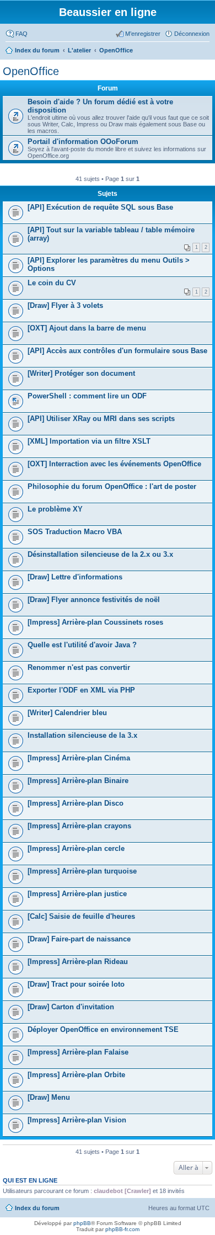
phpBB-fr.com (122, 1229)
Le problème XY (55, 509)
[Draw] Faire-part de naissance (79, 939)
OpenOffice (31, 71)
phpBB (82, 1223)
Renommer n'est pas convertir (79, 667)
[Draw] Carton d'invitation (71, 1007)
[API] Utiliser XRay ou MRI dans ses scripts (101, 418)
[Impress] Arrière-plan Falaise (78, 1052)
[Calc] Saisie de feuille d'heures (81, 916)
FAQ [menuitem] (21, 33)
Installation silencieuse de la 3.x (82, 735)
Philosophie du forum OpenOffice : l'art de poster (112, 486)
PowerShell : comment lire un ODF (87, 396)
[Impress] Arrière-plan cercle (76, 848)
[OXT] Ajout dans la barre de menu (87, 328)
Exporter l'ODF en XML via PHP (81, 690)
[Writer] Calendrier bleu (67, 713)
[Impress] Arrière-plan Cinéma (79, 758)
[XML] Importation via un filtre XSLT (89, 441)
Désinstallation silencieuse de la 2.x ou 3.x (100, 554)
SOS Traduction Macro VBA (75, 532)
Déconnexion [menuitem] (191, 33)
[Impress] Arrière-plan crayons (79, 826)
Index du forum (37, 1208)
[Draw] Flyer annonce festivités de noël (94, 599)
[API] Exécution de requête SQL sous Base (100, 207)
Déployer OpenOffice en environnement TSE (103, 1029)
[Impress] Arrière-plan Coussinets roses (95, 622)
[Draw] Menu (49, 1097)
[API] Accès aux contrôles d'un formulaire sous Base (117, 351)
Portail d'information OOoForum (83, 141)
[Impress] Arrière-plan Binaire (78, 780)
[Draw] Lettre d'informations (75, 577)
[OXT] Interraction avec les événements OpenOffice (114, 464)
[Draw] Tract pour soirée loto (76, 984)
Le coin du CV (52, 283)
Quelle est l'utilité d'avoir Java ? (82, 645)
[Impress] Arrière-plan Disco (75, 803)
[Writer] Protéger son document (81, 373)
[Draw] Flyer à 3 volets (65, 305)
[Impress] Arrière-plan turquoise (82, 871)
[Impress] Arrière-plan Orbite (76, 1075)
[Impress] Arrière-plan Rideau (78, 961)
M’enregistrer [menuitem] (142, 33)
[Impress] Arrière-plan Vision (77, 1120)
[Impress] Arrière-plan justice (77, 894)
